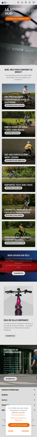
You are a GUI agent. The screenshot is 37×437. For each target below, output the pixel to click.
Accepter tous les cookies (19, 425)
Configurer (25, 431)
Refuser (10, 431)
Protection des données (18, 418)
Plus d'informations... (18, 415)
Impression (18, 420)
